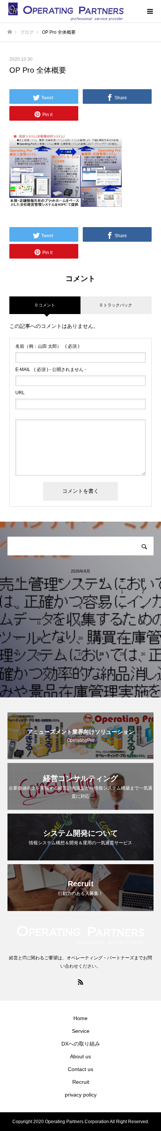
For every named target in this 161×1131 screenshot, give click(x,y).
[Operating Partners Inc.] (73, 11)
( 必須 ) (47, 346)
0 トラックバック (116, 305)
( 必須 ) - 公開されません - (50, 369)
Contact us (80, 1069)
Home (80, 1018)
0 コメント (45, 305)
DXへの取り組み (80, 1044)
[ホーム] (9, 32)
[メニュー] (150, 11)
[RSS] (80, 982)
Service (80, 1031)
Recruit (80, 1082)
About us (80, 1056)
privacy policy (81, 1095)
